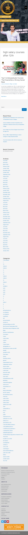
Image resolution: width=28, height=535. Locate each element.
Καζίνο (4, 454)
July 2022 (5, 238)
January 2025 (6, 190)
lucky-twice (5, 376)
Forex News (5, 354)
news (4, 388)
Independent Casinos (7, 364)
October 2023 (6, 220)
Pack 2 (4, 410)
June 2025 (5, 180)
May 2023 (5, 230)
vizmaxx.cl (5, 444)
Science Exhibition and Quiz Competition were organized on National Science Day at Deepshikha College (13, 124)
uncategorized (6, 442)
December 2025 (6, 170)
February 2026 (6, 166)
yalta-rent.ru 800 (6, 452)
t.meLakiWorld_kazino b (8, 426)
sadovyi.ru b (5, 420)
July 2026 (5, 160)
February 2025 (6, 188)
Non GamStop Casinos (8, 394)
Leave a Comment (5, 83)
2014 (4, 290)
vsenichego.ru (6, 448)
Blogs (11, 83)
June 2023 (5, 228)
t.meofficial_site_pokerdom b (9, 428)
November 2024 (6, 194)
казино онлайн (6, 456)
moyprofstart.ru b (6, 386)
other (4, 406)
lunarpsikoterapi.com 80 (8, 378)
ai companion (6, 312)
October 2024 (6, 196)
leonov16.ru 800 (6, 372)
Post (4, 412)
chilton (4, 342)
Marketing (5, 380)
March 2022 (5, 246)
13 (3, 274)
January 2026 (6, 168)
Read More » (4, 96)
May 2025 (5, 182)
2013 (4, 288)
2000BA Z (5, 286)
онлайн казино (6, 458)
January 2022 (6, 250)
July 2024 (5, 202)
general (4, 360)
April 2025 (5, 184)
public (4, 414)
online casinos (6, 400)
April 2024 (5, 208)
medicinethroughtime (7, 382)
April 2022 (5, 244)
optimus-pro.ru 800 (7, 404)
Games (4, 356)
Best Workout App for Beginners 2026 (11, 328)
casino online (6, 338)
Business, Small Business (8, 332)
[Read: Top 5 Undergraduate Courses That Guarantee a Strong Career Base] (14, 68)
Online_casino (6, 402)
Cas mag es (5, 334)
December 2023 (6, 216)
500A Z (4, 302)
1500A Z (5, 282)
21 (3, 296)
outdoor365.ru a (6, 408)
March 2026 (5, 164)
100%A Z (5, 266)
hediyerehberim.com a (8, 362)
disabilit (4, 350)
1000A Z (5, 268)
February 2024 (6, 212)
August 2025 (5, 176)
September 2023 (6, 222)
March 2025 (5, 186)
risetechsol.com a (7, 416)
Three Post (5, 436)
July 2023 (5, 226)
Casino (4, 336)
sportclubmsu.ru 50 (7, 422)
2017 (4, 294)
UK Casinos (5, 440)
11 (3, 270)
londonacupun (6, 374)
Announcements (6, 320)
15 (3, 280)
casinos (4, 340)
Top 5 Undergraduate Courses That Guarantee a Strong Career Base (13, 80)
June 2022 (5, 240)
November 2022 (6, 232)
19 (3, 284)
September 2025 (6, 174)
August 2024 (6, 200)
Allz (4, 318)
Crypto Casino (6, 344)
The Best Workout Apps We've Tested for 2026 (13, 434)
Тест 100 (5, 460)
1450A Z (5, 278)
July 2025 (5, 178)
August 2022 (5, 236)
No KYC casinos (6, 392)
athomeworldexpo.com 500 (9, 324)
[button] (1, 32)
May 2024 (5, 206)
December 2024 (6, 192)
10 (3, 264)
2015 (4, 292)
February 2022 (6, 248)
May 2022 (5, 242)
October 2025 (6, 172)
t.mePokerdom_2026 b (8, 430)
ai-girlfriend (5, 316)
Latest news (5, 370)
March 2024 (5, 210)
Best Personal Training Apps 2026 (10, 326)
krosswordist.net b (7, 368)
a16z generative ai (7, 310)
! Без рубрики (6, 260)
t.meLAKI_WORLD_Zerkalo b (9, 424)
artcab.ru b (5, 322)
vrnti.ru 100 (5, 446)
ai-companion (6, 314)
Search (2, 107)
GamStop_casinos (7, 358)
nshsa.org (5, 396)
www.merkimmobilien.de (8, 450)
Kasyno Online (6, 366)
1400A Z (5, 276)
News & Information (7, 390)
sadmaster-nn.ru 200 (7, 418)
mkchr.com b (6, 384)
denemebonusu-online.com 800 (9, 348)
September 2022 (6, 234)
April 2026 (5, 162)
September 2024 (6, 198)
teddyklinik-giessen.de (7, 432)
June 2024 (5, 204)
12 (3, 272)
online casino (6, 398)
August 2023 (6, 224)
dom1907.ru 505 (6, 352)
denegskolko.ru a (6, 346)
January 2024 (6, 214)
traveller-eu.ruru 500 (7, 438)
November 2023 (6, 218)
